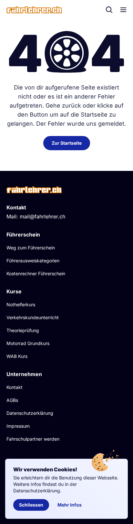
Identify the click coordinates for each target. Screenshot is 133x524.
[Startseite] (34, 9)
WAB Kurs (16, 356)
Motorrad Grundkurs (27, 343)
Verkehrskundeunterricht (32, 317)
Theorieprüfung (22, 330)
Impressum (18, 426)
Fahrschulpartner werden (32, 439)
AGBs (12, 400)
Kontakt (14, 387)
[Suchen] (109, 10)
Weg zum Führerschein (30, 247)
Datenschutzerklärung (29, 413)
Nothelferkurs (20, 304)
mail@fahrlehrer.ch (42, 216)
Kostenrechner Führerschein (35, 273)
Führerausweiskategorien (32, 260)
